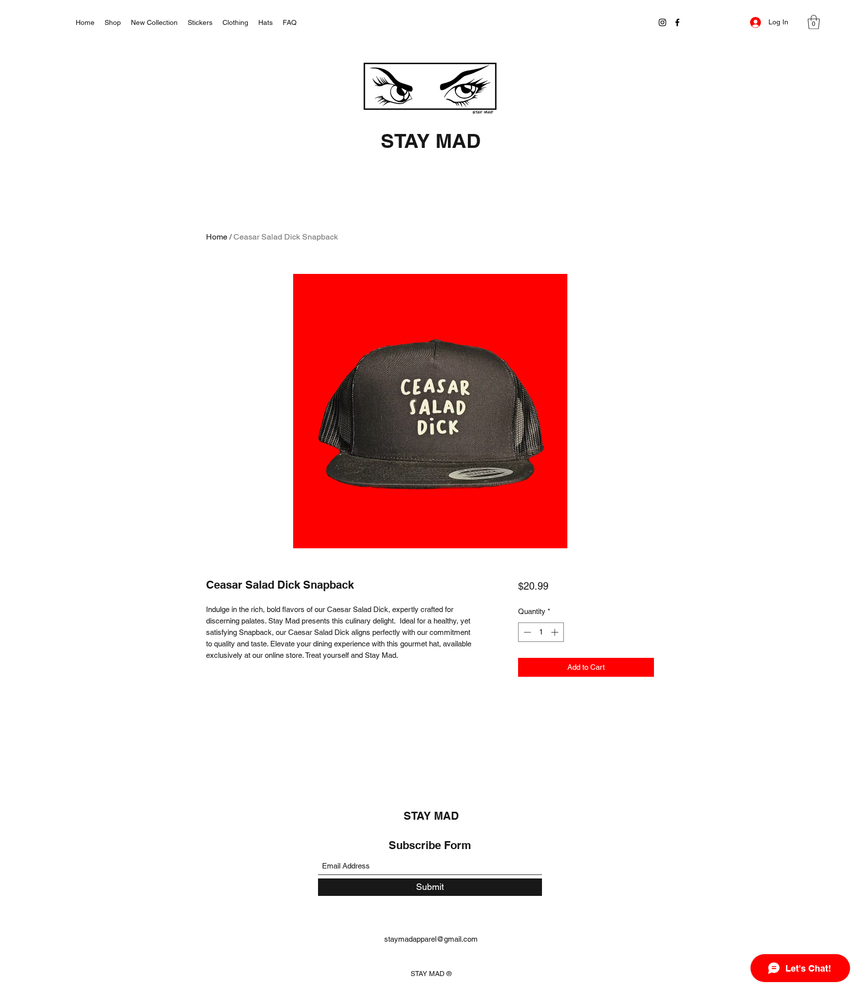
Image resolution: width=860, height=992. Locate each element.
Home (216, 237)
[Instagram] (662, 22)
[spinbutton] (541, 632)
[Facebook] (677, 22)
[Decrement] (526, 632)
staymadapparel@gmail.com (431, 939)
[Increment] (555, 632)
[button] (814, 22)
